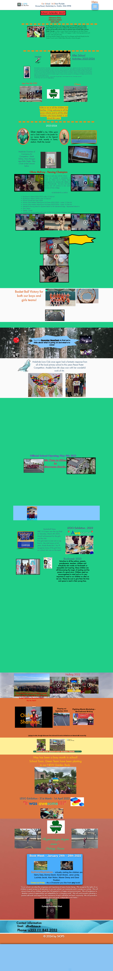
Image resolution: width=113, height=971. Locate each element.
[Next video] (66, 908)
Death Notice (51, 77)
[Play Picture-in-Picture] (67, 64)
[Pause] (53, 64)
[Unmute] (56, 64)
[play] (40, 471)
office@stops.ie (33, 926)
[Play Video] (52, 910)
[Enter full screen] (94, 160)
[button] (95, 6)
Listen (30, 735)
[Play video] (31, 94)
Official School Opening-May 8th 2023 (52, 455)
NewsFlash (38, 57)
